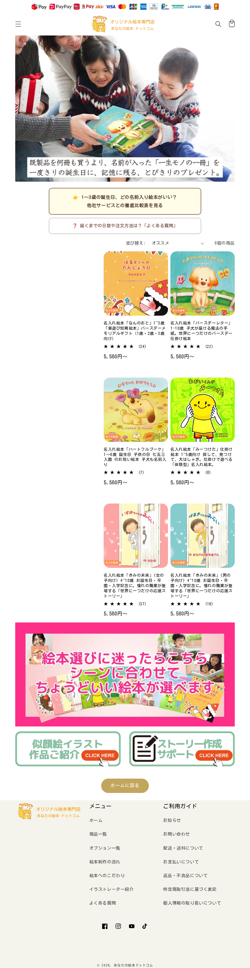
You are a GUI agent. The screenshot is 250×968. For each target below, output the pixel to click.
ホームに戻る (125, 785)
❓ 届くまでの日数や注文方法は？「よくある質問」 (125, 226)
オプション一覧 (104, 848)
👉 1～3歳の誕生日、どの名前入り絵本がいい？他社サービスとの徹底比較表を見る (125, 201)
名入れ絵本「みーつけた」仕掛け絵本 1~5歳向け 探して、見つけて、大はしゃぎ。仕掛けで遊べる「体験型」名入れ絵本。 (201, 457)
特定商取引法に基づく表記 (189, 889)
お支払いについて (181, 862)
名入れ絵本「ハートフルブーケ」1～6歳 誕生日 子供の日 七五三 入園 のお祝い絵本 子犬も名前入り (135, 457)
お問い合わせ (176, 834)
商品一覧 (98, 834)
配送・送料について (183, 848)
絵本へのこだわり (107, 875)
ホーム (96, 820)
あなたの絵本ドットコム (133, 965)
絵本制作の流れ (104, 862)
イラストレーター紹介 (111, 889)
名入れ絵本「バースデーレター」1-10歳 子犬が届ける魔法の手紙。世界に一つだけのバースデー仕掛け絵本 (201, 331)
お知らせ (172, 820)
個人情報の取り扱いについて (192, 903)
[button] (18, 24)
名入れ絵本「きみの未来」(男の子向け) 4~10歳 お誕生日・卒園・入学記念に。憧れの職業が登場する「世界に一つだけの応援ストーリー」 (201, 585)
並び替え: (136, 243)
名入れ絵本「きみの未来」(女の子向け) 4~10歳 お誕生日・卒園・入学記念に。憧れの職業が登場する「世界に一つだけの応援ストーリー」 (135, 585)
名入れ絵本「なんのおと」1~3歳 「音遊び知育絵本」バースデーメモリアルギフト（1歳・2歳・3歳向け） (135, 331)
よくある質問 (102, 903)
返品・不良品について (185, 875)
